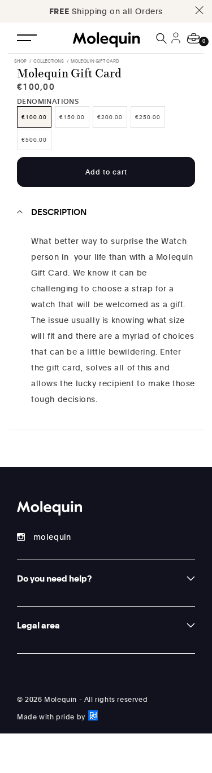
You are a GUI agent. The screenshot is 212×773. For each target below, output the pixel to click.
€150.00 (72, 117)
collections (48, 61)
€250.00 (148, 117)
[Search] (162, 38)
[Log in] (177, 44)
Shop (20, 61)
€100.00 (34, 117)
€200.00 (110, 117)
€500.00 (34, 139)
